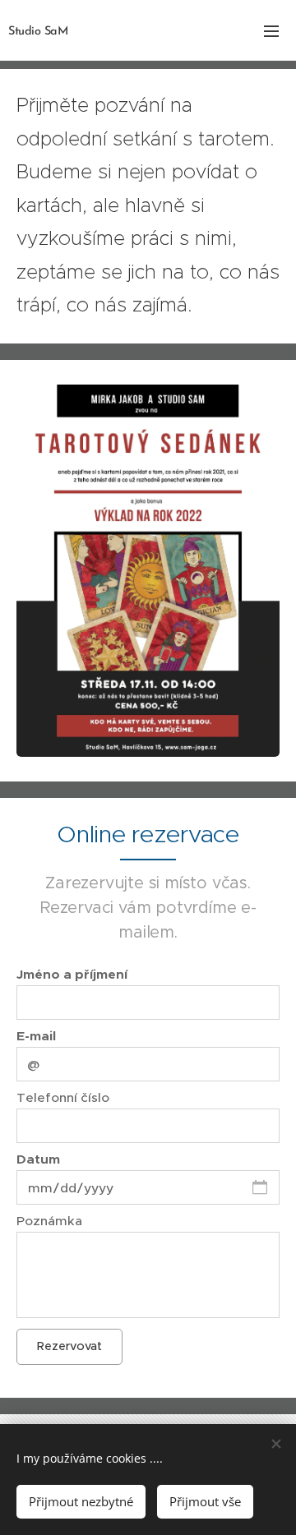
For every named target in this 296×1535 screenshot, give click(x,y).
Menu (271, 30)
